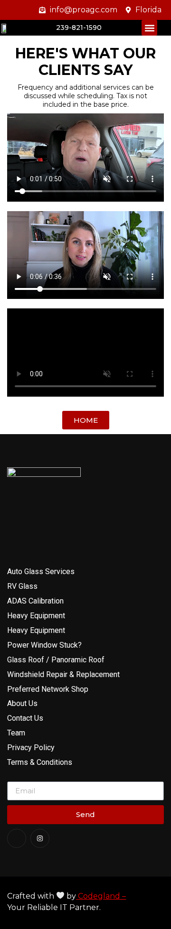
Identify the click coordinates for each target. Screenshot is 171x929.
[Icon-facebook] (16, 838)
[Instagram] (39, 838)
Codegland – (101, 896)
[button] (149, 28)
